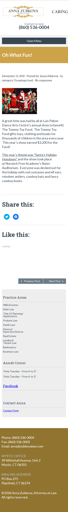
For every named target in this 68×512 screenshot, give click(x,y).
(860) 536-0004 (34, 27)
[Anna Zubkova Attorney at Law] (34, 11)
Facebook (10, 386)
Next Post (55, 281)
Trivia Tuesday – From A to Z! (19, 371)
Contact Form (11, 410)
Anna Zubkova (49, 76)
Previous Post (32, 281)
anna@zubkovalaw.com (27, 446)
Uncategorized (23, 80)
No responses (43, 80)
